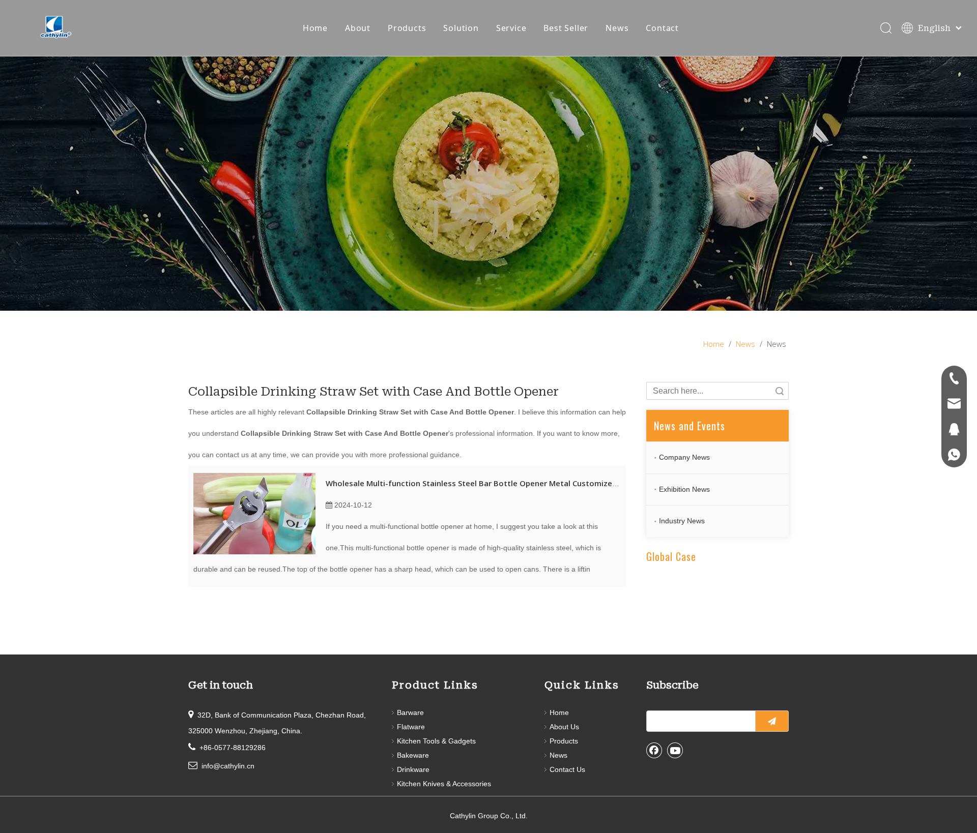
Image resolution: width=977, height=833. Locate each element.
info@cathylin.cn (228, 766)
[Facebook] (654, 750)
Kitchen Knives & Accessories (444, 784)
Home (315, 28)
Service (511, 28)
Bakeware (413, 755)
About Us (564, 727)
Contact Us (567, 769)
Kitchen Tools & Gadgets (436, 741)
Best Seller (565, 28)
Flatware (411, 727)
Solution (460, 28)
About (357, 28)
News (617, 28)
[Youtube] (675, 750)
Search (779, 390)
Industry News (682, 521)
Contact (662, 28)
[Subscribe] (772, 721)
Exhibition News (684, 489)
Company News (684, 457)
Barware (410, 712)
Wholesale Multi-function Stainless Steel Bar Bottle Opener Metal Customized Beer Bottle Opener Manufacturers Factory (553, 483)
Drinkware (413, 769)
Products (407, 28)
